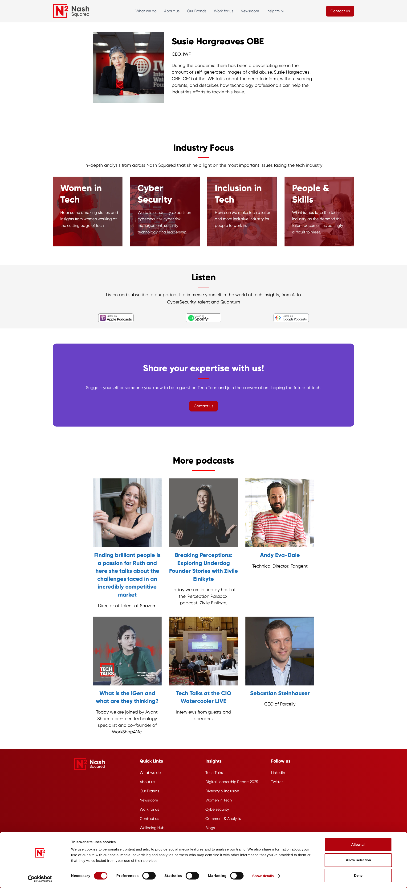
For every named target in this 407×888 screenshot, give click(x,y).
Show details (263, 876)
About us (171, 11)
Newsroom (250, 11)
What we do (146, 11)
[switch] (149, 876)
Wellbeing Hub (152, 828)
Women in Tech (218, 800)
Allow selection (358, 860)
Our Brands (196, 11)
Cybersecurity (217, 809)
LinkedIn (278, 772)
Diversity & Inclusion (222, 791)
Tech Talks (214, 772)
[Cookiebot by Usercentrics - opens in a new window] (40, 878)
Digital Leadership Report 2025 (231, 782)
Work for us (223, 11)
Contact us (149, 818)
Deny (358, 875)
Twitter (277, 782)
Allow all (358, 844)
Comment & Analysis (223, 818)
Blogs (210, 828)
